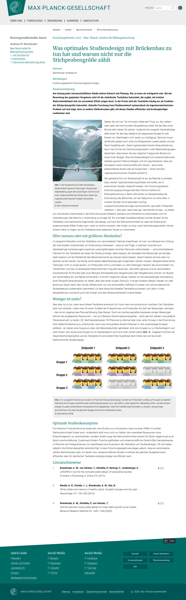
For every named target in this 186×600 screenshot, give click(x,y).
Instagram (92, 563)
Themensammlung (161, 560)
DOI (162, 468)
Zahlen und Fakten (20, 563)
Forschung (35, 21)
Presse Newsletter (161, 554)
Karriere (73, 21)
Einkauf (15, 573)
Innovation (91, 21)
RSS (135, 566)
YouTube (91, 568)
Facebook (92, 558)
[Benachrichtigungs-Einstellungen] (180, 8)
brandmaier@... (20, 59)
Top (171, 541)
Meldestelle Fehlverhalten (24, 578)
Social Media (56, 553)
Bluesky (54, 558)
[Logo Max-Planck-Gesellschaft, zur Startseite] (58, 10)
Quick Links (19, 553)
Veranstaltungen (135, 560)
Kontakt (135, 554)
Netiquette (90, 573)
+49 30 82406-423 (21, 55)
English (149, 8)
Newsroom (54, 21)
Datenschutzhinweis (96, 591)
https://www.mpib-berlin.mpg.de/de (29, 62)
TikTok (53, 573)
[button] (99, 179)
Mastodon (55, 563)
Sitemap (66, 591)
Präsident (16, 558)
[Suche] (173, 8)
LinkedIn (54, 568)
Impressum (78, 591)
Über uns (16, 21)
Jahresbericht (18, 568)
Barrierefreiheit (116, 591)
